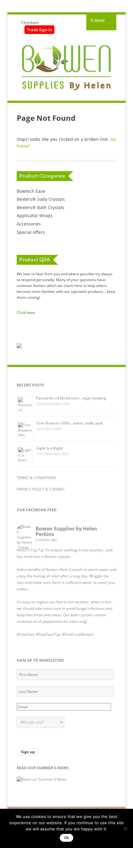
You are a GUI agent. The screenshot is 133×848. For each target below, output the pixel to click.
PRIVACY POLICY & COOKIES (41, 489)
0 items (98, 20)
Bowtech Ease (31, 191)
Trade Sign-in (39, 29)
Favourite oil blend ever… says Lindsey (71, 398)
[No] (125, 828)
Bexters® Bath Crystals (40, 207)
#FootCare (26, 634)
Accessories (29, 224)
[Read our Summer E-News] (42, 779)
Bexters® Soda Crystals (41, 199)
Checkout (30, 22)
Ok (66, 838)
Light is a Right (49, 448)
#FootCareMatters (78, 634)
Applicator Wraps (35, 215)
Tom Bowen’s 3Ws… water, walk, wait (69, 423)
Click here (26, 312)
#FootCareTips (48, 634)
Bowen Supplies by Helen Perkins (66, 531)
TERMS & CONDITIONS (36, 477)
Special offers (31, 232)
